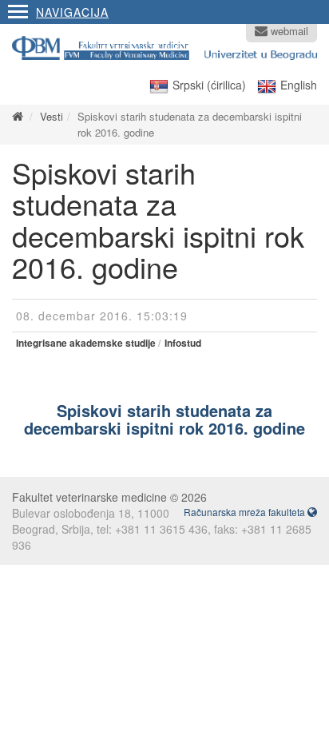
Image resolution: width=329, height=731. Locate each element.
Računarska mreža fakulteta (245, 511)
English (298, 85)
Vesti (51, 116)
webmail (288, 31)
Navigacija (72, 12)
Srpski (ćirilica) (209, 85)
